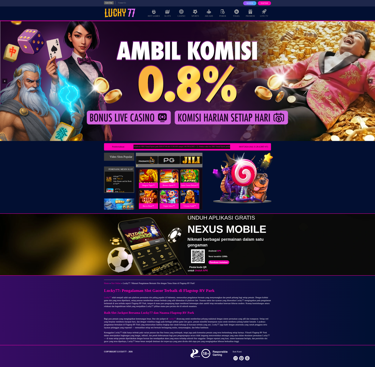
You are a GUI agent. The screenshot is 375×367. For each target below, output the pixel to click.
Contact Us (122, 3)
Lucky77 (107, 297)
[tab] (147, 160)
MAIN (148, 179)
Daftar (264, 3)
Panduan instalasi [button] (219, 262)
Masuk (250, 3)
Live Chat (108, 3)
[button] (4, 81)
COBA (148, 172)
